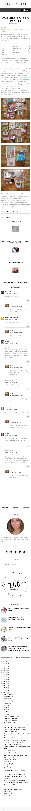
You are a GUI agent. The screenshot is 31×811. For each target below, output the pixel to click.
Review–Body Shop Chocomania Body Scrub (16, 725)
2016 (4, 683)
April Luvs (6, 714)
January (6, 796)
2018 (4, 679)
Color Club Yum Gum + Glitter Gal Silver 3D (16, 729)
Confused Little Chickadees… (12, 785)
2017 (4, 681)
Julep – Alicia (7, 761)
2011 (4, 798)
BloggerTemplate (25, 809)
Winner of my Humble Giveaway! (13, 753)
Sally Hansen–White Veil (10, 720)
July (5, 705)
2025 (4, 664)
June (5, 707)
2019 (4, 677)
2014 (4, 688)
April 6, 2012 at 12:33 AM (16, 367)
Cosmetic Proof (15, 4)
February (6, 793)
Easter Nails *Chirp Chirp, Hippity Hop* (15, 774)
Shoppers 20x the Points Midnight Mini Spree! (16, 740)
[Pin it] (17, 211)
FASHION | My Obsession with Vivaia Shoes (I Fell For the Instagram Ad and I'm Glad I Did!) (18, 648)
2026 (4, 661)
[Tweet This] (7, 211)
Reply (28, 300)
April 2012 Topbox (9, 757)
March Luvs (7, 787)
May (5, 710)
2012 (4, 692)
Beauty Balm (9, 292)
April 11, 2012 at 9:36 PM (16, 472)
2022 (4, 670)
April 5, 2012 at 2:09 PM (11, 343)
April (5, 712)
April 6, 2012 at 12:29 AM (16, 332)
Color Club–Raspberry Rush (11, 716)
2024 (4, 666)
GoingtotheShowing (11, 317)
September (7, 701)
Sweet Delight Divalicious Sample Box (14, 780)
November (7, 696)
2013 (4, 690)
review (28, 79)
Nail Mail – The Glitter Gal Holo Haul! (14, 742)
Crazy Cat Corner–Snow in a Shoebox (14, 727)
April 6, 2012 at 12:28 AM (16, 306)
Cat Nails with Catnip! (10, 759)
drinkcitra (8, 408)
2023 (4, 668)
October (6, 699)
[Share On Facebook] (10, 211)
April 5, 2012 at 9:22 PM (11, 382)
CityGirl (7, 341)
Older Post (26, 507)
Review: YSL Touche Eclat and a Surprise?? (16, 782)
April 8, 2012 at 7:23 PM (11, 435)
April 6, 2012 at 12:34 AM (16, 395)
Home (16, 507)
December (7, 694)
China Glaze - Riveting (10, 750)
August (6, 703)
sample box (9, 217)
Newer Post (5, 507)
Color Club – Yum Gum (10, 731)
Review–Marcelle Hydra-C (11, 738)
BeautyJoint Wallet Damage (12, 718)
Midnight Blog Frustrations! (11, 764)
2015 (4, 685)
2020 (4, 675)
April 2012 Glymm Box (10, 723)
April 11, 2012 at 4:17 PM (11, 452)
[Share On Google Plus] (14, 211)
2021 (4, 672)
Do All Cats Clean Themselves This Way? (15, 755)
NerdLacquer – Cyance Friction (12, 744)
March (6, 791)
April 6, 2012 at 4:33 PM (11, 410)
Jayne (11, 305)
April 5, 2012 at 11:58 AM (11, 294)
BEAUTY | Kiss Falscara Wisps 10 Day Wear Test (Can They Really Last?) (18, 639)
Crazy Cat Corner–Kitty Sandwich (13, 789)
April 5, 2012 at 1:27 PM (11, 319)
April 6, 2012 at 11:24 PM (16, 423)
